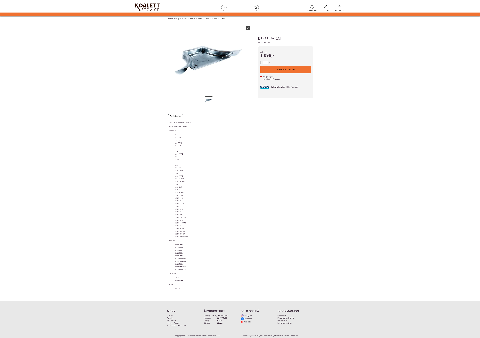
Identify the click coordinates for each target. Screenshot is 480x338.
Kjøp (285, 69)
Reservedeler (189, 19)
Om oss (170, 315)
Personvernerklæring (286, 318)
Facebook (248, 319)
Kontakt (170, 318)
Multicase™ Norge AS (290, 335)
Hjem (179, 19)
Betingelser (282, 315)
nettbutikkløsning (267, 335)
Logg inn (325, 7)
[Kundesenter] (312, 7)
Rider (200, 19)
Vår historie (171, 320)
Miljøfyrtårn (282, 320)
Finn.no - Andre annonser (177, 325)
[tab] (175, 116)
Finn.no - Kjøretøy (173, 323)
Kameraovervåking (285, 323)
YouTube (247, 322)
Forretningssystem (250, 335)
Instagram (248, 316)
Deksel (208, 19)
